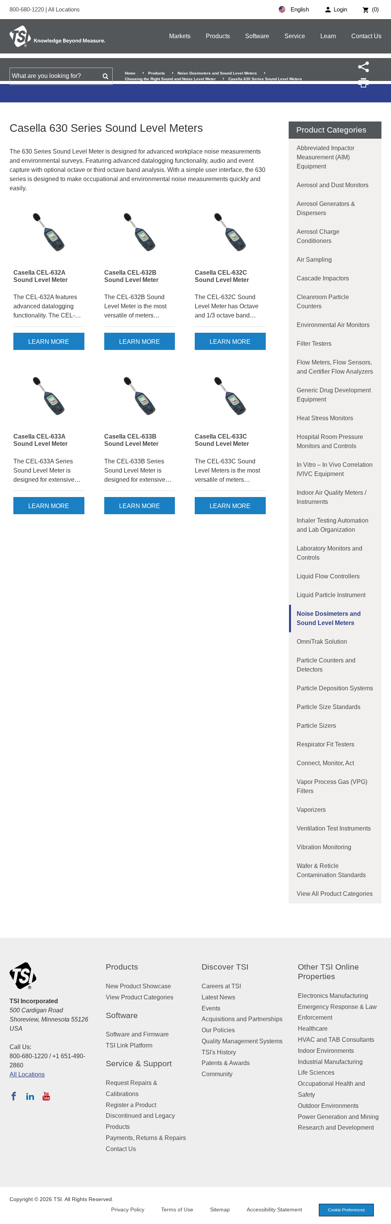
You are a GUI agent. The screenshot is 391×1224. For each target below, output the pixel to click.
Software (257, 36)
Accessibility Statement (274, 1209)
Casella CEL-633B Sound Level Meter (131, 440)
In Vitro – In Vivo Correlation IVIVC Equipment (335, 469)
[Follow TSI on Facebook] (14, 1096)
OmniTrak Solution (322, 641)
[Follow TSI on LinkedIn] (30, 1096)
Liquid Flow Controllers (328, 576)
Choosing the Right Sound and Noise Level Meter (170, 79)
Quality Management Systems (242, 1041)
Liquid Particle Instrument (331, 595)
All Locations (64, 9)
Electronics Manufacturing (333, 995)
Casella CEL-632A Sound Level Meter (40, 276)
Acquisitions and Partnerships (242, 1019)
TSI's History (219, 1052)
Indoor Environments (326, 1051)
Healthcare (313, 1028)
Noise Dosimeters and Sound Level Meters (217, 73)
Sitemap (220, 1209)
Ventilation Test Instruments (334, 828)
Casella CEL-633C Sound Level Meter (222, 440)
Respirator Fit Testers (325, 744)
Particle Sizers (316, 725)
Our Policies (218, 1030)
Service (294, 36)
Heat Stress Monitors (325, 418)
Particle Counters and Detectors (326, 665)
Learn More (48, 341)
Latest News (218, 997)
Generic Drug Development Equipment (334, 395)
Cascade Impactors (323, 278)
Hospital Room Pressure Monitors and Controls (330, 441)
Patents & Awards (226, 1063)
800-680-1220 (27, 9)
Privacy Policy (127, 1209)
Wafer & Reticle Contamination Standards (331, 870)
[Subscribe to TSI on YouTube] (46, 1096)
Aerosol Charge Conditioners (318, 236)
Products (218, 36)
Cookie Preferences (346, 1210)
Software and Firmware (137, 1034)
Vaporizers (311, 809)
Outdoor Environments (328, 1106)
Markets (180, 36)
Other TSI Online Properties (328, 971)
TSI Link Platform (129, 1045)
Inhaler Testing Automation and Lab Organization (332, 525)
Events (211, 1008)
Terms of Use (177, 1209)
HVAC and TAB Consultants (336, 1039)
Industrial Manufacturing (330, 1062)
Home (130, 73)
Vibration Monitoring (324, 847)
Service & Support (139, 1063)
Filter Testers (314, 343)
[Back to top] (381, 1214)
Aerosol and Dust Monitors (332, 185)
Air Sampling (314, 259)
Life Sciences (316, 1072)
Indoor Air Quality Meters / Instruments (331, 497)
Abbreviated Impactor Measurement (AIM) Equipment (325, 157)
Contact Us (366, 36)
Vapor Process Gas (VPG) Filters (332, 786)
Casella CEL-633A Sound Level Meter (40, 440)
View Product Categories (139, 997)
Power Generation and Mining (338, 1117)
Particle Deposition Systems (335, 688)
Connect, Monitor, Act (325, 763)
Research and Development (336, 1127)
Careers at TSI (221, 986)
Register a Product (131, 1105)
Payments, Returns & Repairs (146, 1138)
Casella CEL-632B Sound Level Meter (131, 276)
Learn (328, 36)
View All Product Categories (335, 893)
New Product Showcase (138, 986)
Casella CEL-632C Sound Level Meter (222, 276)
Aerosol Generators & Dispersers (326, 208)
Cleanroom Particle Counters (323, 301)
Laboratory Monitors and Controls (329, 553)
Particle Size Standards (328, 707)
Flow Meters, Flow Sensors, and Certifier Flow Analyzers (335, 367)
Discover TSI (225, 966)
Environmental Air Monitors (333, 325)
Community (217, 1074)
